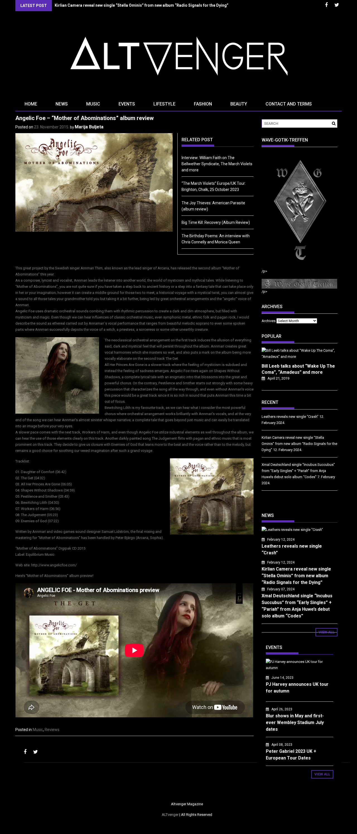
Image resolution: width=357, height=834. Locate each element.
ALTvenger (170, 815)
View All (326, 632)
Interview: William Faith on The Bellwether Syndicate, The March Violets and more (217, 163)
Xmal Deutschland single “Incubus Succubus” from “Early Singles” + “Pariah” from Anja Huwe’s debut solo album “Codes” (298, 470)
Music (93, 104)
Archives (269, 321)
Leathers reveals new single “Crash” (290, 416)
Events (127, 104)
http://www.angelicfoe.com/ (54, 565)
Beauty (238, 104)
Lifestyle (164, 104)
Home (31, 104)
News (62, 104)
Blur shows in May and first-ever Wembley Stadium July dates (295, 722)
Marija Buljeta (89, 127)
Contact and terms (289, 104)
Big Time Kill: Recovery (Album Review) (216, 222)
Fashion (203, 104)
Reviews (52, 729)
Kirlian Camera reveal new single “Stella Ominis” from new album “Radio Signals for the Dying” (141, 5)
